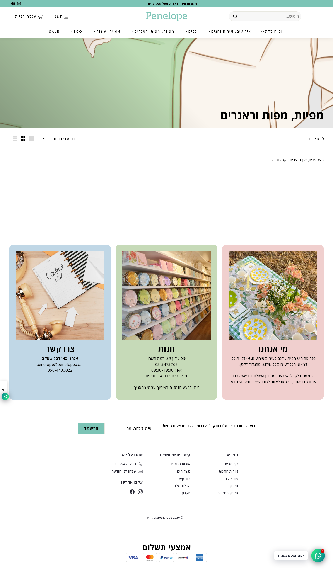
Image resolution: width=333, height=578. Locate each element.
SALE (54, 31)
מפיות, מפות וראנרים (153, 31)
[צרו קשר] (60, 295)
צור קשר (231, 478)
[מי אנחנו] (273, 295)
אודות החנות (228, 471)
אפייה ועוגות (108, 31)
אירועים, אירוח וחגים (230, 31)
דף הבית (231, 463)
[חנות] (166, 295)
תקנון (234, 485)
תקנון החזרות (227, 493)
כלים (192, 31)
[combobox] (265, 16)
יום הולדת (274, 31)
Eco (77, 31)
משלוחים (183, 471)
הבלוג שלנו (181, 485)
